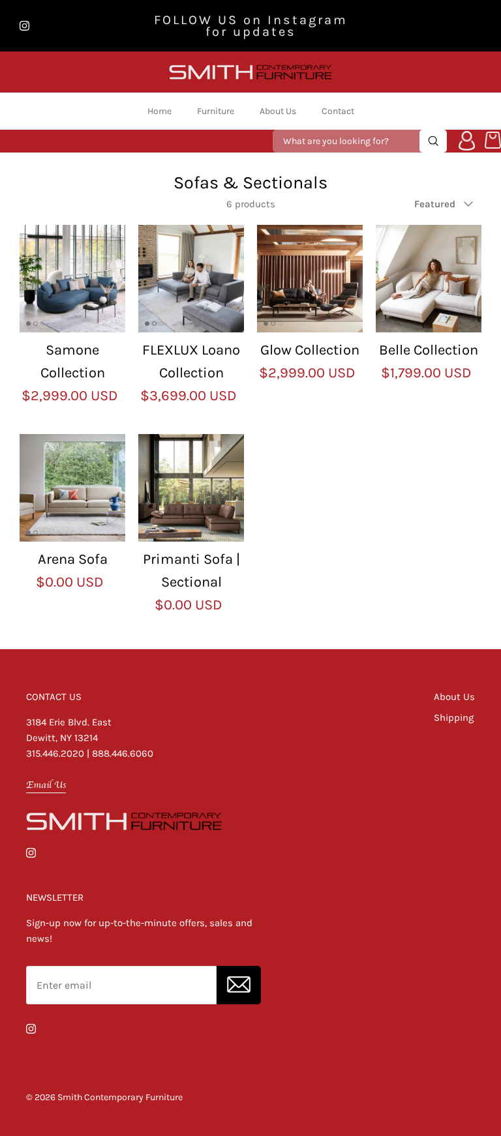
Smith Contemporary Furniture (120, 1097)
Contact (338, 111)
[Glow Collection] (310, 278)
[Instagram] (24, 26)
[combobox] (348, 141)
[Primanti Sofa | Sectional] (191, 488)
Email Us (46, 785)
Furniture (215, 111)
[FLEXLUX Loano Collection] (191, 278)
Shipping (454, 717)
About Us (278, 111)
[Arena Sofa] (72, 488)
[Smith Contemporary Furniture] (250, 72)
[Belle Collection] (428, 278)
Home (159, 111)
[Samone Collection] (72, 278)
